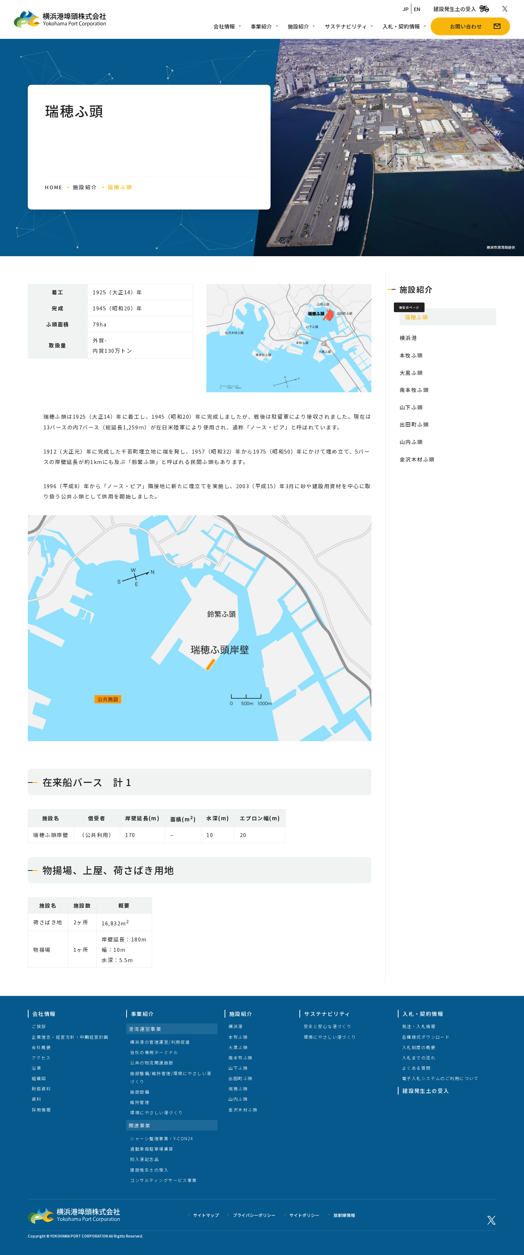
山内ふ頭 (411, 441)
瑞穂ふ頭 (238, 1088)
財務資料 (41, 1088)
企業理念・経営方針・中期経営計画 (70, 1037)
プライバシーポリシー (254, 1215)
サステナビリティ (346, 26)
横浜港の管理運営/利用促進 (160, 1042)
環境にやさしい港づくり (156, 1112)
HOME (53, 187)
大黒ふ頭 (411, 372)
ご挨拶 (39, 1026)
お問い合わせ (466, 26)
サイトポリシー (304, 1215)
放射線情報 (344, 1215)
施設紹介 (298, 26)
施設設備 (139, 1092)
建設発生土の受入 (454, 8)
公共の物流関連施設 (151, 1062)
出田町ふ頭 (414, 424)
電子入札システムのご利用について (440, 1078)
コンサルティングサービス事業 (163, 1180)
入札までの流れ (419, 1057)
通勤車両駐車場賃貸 (151, 1149)
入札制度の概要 (419, 1047)
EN (417, 8)
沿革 (36, 1068)
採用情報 (41, 1109)
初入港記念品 (144, 1159)
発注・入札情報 (419, 1026)
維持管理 (139, 1102)
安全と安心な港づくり (328, 1026)
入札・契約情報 (401, 26)
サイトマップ (206, 1215)
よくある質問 (416, 1068)
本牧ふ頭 (411, 355)
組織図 (39, 1078)
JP (405, 8)
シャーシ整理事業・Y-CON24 (161, 1138)
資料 (36, 1099)
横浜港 (408, 337)
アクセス (41, 1057)
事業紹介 (261, 26)
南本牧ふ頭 (414, 389)
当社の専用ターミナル (154, 1052)
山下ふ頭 (411, 407)
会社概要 (41, 1047)
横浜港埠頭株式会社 (60, 19)
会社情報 (224, 26)
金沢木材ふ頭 (417, 459)
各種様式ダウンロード (426, 1037)
